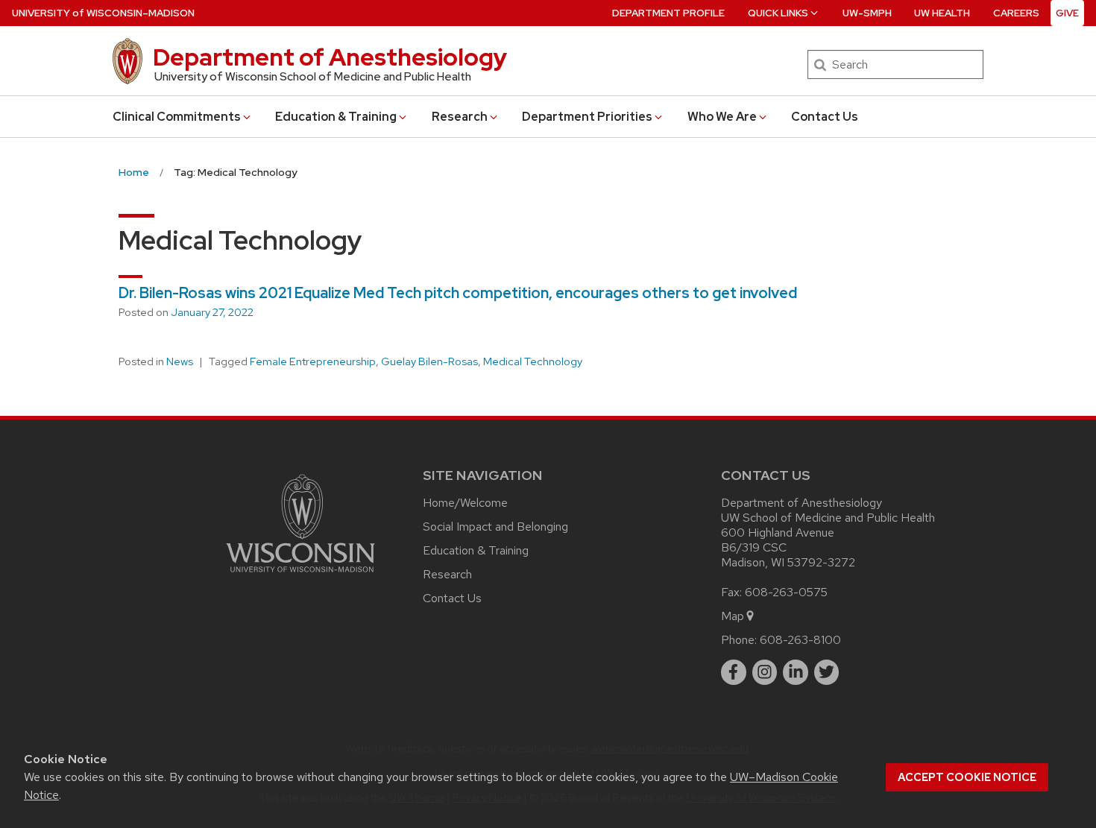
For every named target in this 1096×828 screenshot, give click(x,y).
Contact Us (824, 116)
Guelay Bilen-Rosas (429, 361)
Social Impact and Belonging (495, 526)
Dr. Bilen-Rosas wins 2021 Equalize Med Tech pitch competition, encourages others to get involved (458, 293)
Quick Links (778, 13)
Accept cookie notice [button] (967, 777)
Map (732, 616)
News (179, 361)
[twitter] (827, 672)
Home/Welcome (465, 503)
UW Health (942, 13)
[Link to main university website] (300, 575)
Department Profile (668, 13)
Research (460, 116)
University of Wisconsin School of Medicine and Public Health (312, 76)
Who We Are (722, 116)
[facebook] (733, 672)
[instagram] (765, 672)
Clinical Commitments (177, 116)
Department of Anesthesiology (330, 57)
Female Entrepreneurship (313, 361)
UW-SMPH (867, 13)
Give (1067, 13)
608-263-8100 (800, 640)
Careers (1016, 13)
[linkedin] (795, 672)
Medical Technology (532, 361)
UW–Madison (103, 13)
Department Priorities (587, 116)
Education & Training (336, 116)
